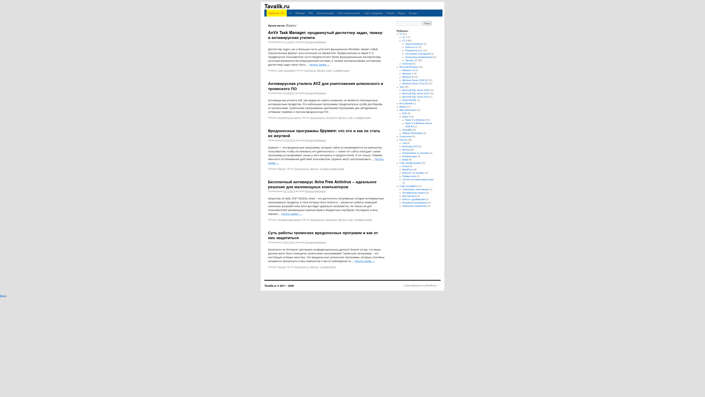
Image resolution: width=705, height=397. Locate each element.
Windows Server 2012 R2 (415, 83)
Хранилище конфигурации (419, 57)
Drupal (405, 166)
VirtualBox (407, 130)
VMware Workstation (412, 133)
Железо (406, 150)
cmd (404, 143)
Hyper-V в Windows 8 (416, 120)
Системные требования (417, 54)
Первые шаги (409, 176)
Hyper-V (406, 116)
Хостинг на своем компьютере (418, 179)
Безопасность (317, 117)
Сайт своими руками (348, 13)
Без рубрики (406, 103)
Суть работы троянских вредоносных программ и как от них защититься (323, 235)
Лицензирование (414, 44)
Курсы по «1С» (276, 13)
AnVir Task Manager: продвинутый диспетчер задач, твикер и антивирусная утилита (325, 35)
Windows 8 (407, 77)
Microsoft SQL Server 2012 (415, 93)
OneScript (407, 63)
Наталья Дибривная (315, 41)
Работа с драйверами (413, 199)
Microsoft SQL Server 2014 (415, 97)
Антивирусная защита (289, 117)
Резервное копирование (415, 202)
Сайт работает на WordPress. (420, 285)
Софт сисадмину (373, 13)
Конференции (409, 156)
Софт (329, 70)
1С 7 (404, 37)
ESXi (404, 113)
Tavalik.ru (277, 6)
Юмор (405, 159)
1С (290, 13)
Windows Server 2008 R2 (415, 80)
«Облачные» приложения (415, 189)
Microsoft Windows (409, 67)
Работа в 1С (411, 47)
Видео (401, 13)
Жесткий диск (409, 196)
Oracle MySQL (409, 100)
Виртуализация (325, 13)
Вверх (3, 296)
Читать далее (319, 64)
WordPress (407, 169)
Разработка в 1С (414, 50)
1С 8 (404, 40)
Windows (300, 13)
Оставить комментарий (332, 168)
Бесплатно (310, 70)
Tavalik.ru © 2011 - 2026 (279, 285)
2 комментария (341, 70)
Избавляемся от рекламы (415, 153)
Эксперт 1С (411, 60)
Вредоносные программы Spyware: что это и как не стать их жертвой (324, 133)
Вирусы (321, 70)
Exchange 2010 (410, 146)
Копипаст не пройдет (413, 173)
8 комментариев (363, 219)
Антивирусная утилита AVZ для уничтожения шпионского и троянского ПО (325, 86)
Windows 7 (407, 73)
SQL (310, 13)
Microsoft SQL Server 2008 (415, 90)
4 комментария (363, 117)
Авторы (413, 13)
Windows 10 (408, 70)
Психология (406, 136)
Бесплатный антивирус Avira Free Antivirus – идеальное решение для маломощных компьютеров (322, 184)
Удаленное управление (414, 206)
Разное (390, 13)
